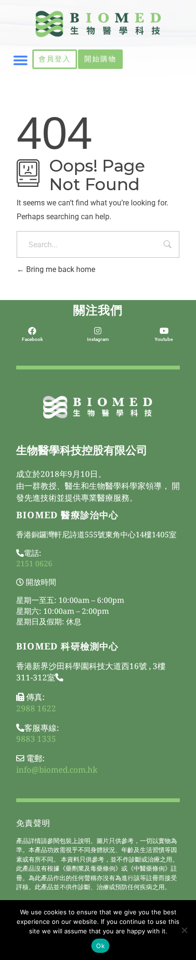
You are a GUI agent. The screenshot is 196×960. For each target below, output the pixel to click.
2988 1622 (36, 708)
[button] (20, 60)
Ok (100, 946)
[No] (184, 930)
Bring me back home (59, 269)
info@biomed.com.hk (57, 769)
